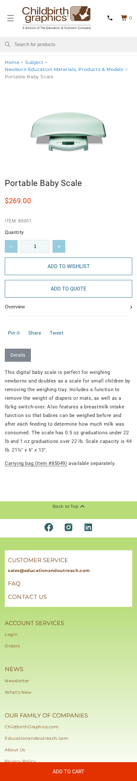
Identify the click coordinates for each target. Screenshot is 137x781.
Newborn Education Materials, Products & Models (64, 69)
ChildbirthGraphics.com (32, 726)
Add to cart (68, 772)
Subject (34, 62)
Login (11, 634)
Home (12, 62)
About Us (15, 749)
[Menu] (10, 18)
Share (34, 333)
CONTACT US (27, 596)
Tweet (57, 333)
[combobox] (73, 44)
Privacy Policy (20, 761)
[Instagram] (68, 527)
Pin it (14, 333)
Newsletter (17, 680)
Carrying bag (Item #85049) (36, 463)
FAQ (14, 583)
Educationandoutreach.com (36, 738)
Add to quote (68, 289)
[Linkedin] (88, 527)
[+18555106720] (110, 18)
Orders (12, 645)
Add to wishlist (68, 266)
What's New (18, 692)
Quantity (14, 232)
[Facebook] (49, 527)
